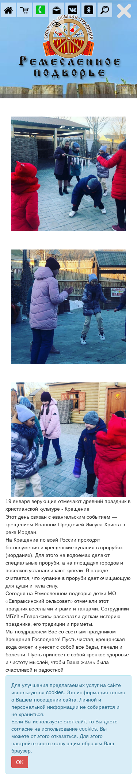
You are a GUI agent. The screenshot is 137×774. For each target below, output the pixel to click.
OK (19, 762)
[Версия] (56, 23)
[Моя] (24, 9)
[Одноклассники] (88, 9)
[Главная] (8, 9)
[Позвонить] (40, 9)
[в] (72, 9)
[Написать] (56, 9)
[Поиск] (105, 9)
